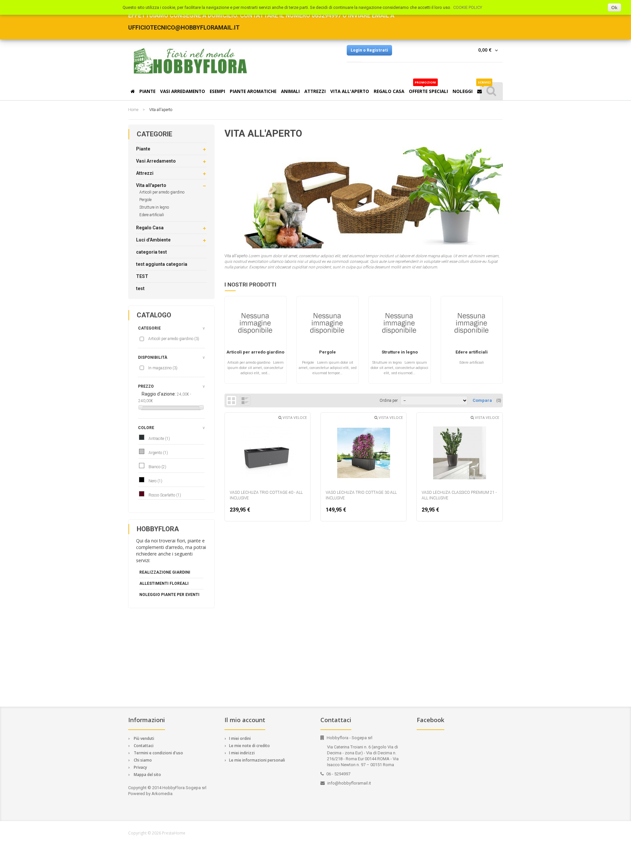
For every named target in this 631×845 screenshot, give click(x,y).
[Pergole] (327, 326)
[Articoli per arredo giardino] (255, 326)
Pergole (145, 199)
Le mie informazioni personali (257, 760)
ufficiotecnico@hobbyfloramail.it (184, 27)
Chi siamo (143, 760)
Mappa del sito (147, 774)
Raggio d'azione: (159, 394)
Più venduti (144, 738)
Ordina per (389, 400)
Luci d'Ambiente (153, 239)
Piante (143, 148)
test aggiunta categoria (161, 264)
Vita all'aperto (151, 185)
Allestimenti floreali (164, 583)
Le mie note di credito (249, 745)
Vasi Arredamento (156, 161)
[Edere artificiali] (471, 326)
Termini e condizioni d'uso (158, 753)
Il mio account (244, 720)
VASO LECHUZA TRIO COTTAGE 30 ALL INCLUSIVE (361, 495)
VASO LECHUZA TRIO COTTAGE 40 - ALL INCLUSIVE (266, 495)
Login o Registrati (369, 50)
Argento (158, 452)
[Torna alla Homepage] (190, 60)
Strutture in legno (154, 207)
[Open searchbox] (491, 91)
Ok (614, 7)
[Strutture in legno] (399, 326)
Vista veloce (294, 417)
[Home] (132, 90)
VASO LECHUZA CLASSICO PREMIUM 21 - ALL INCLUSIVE (459, 495)
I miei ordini (240, 738)
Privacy (140, 767)
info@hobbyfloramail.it (349, 783)
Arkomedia (162, 793)
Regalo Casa (150, 227)
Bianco (157, 467)
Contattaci (143, 745)
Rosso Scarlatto (165, 495)
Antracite (159, 438)
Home (133, 109)
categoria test (151, 252)
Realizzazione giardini (164, 572)
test (140, 288)
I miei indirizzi (242, 753)
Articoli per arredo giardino (161, 192)
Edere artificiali (151, 215)
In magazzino (162, 368)
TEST (142, 276)
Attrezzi (144, 173)
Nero (155, 481)
